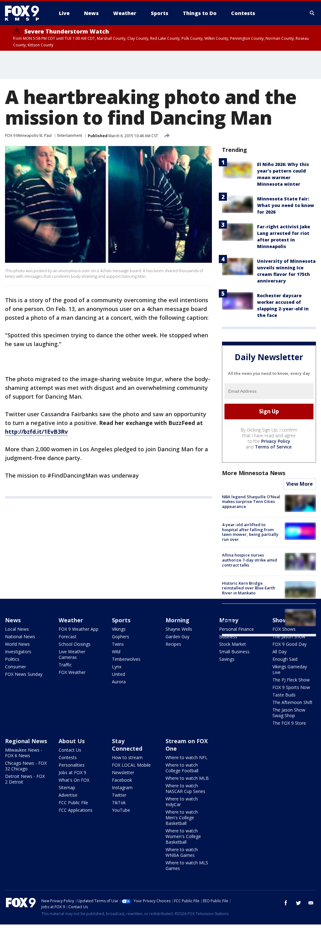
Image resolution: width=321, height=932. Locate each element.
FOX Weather (72, 672)
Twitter (119, 795)
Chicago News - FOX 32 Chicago (26, 766)
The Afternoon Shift (292, 702)
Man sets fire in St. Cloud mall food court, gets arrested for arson (251, 616)
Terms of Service (273, 447)
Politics (12, 659)
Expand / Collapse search (312, 13)
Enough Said (284, 659)
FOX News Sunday (23, 674)
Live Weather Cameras (72, 654)
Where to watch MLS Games (187, 865)
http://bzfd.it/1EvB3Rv (36, 431)
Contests (68, 757)
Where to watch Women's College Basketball (183, 836)
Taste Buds (284, 695)
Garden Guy (177, 636)
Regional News (26, 741)
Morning (177, 620)
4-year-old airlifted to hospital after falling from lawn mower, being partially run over (250, 532)
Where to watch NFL (187, 757)
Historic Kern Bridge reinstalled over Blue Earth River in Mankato (248, 588)
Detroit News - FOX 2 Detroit (25, 779)
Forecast (67, 636)
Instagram (122, 787)
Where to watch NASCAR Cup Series (185, 788)
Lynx (116, 667)
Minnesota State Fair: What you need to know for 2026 (285, 205)
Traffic (65, 665)
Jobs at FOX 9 (72, 772)
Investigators (18, 652)
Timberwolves (126, 659)
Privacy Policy (275, 441)
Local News (17, 629)
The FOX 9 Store (289, 723)
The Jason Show (288, 636)
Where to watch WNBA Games (182, 852)
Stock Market (232, 644)
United (118, 674)
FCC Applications (75, 810)
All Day (279, 652)
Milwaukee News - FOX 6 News (23, 753)
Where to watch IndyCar (182, 801)
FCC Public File (73, 802)
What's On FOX (74, 780)
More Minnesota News (253, 473)
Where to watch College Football (182, 768)
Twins (118, 644)
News (13, 620)
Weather (71, 620)
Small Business (234, 652)
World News (17, 644)
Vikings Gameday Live (289, 669)
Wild (116, 652)
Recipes (173, 644)
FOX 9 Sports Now (291, 687)
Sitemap (67, 787)
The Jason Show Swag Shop (288, 712)
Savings (226, 659)
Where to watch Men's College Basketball (182, 817)
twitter (298, 903)
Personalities (72, 765)
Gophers (120, 636)
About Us (72, 741)
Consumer (15, 667)
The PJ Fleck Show (291, 680)
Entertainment (69, 135)
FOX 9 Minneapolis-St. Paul (28, 135)
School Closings (75, 644)
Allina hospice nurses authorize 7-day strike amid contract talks (249, 559)
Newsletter (123, 772)
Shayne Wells (179, 629)
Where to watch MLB (187, 778)
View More (299, 483)
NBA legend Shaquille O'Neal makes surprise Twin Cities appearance (251, 501)
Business (228, 636)
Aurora (119, 682)
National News (20, 636)
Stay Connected (127, 744)
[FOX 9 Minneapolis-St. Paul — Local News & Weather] (25, 13)
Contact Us (70, 750)
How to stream (127, 757)
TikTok (119, 802)
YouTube (121, 810)
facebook (286, 903)
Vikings (119, 629)
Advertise (68, 795)
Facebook (122, 780)
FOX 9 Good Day (289, 644)
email (311, 903)
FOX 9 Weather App (78, 629)
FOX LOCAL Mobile (131, 765)
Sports (121, 620)
